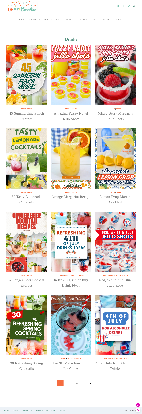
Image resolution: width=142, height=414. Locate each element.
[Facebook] (123, 6)
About (15, 410)
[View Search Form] (134, 6)
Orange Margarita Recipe (71, 197)
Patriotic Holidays (71, 275)
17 (89, 383)
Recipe (29, 109)
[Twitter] (129, 6)
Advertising (27, 410)
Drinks (23, 109)
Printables (34, 20)
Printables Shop (52, 20)
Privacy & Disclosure (45, 410)
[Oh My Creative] (22, 6)
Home (22, 20)
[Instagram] (112, 6)
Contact (63, 410)
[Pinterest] (117, 6)
